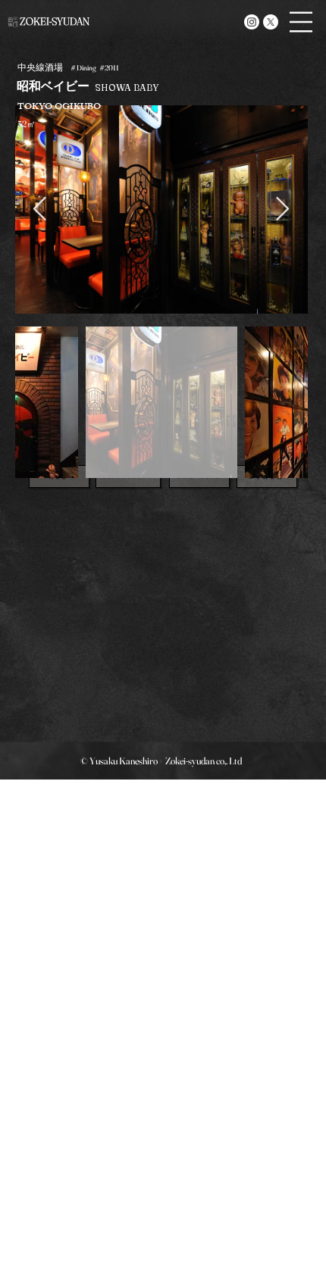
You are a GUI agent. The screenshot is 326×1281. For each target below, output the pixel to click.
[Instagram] (251, 22)
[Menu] (301, 22)
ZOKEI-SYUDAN (54, 21)
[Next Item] (282, 209)
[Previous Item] (40, 209)
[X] (270, 22)
